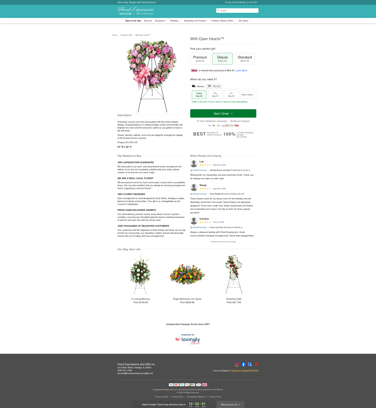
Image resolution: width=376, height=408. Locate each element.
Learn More (241, 70)
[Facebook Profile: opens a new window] (243, 364)
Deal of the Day (133, 20)
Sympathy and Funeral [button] (195, 20)
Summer (148, 20)
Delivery (200, 86)
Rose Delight (215, 193)
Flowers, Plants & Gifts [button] (222, 20)
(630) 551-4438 (125, 370)
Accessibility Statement (196, 397)
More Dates (247, 94)
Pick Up (216, 86)
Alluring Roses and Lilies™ (221, 170)
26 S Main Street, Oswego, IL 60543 (134, 367)
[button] (368, 395)
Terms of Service (161, 397)
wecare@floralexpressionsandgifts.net (135, 373)
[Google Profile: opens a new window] (250, 364)
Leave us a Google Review (244, 370)
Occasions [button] (160, 20)
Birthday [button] (175, 20)
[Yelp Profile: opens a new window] (256, 364)
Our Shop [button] (243, 20)
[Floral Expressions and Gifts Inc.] (139, 11)
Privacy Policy (177, 397)
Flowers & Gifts (126, 35)
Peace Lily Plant (216, 227)
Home (114, 35)
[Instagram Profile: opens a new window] (237, 364)
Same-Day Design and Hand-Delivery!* (137, 2)
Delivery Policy (215, 397)
